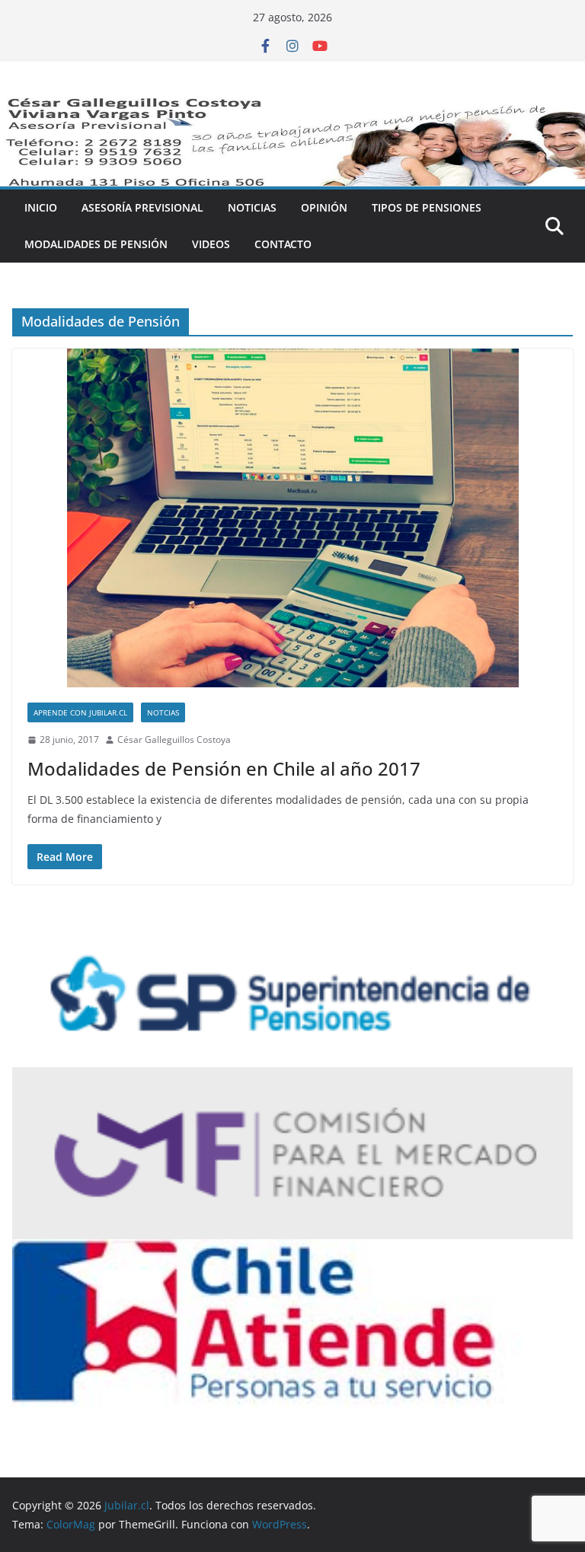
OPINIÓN (324, 207)
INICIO (40, 207)
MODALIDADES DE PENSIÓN (96, 244)
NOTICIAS (252, 207)
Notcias (163, 712)
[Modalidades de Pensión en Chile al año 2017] (292, 518)
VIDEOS (211, 244)
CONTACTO (283, 244)
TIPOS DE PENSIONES (426, 207)
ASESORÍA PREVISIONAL (142, 207)
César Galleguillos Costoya (174, 739)
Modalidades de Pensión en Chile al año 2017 (223, 768)
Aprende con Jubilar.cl (80, 712)
